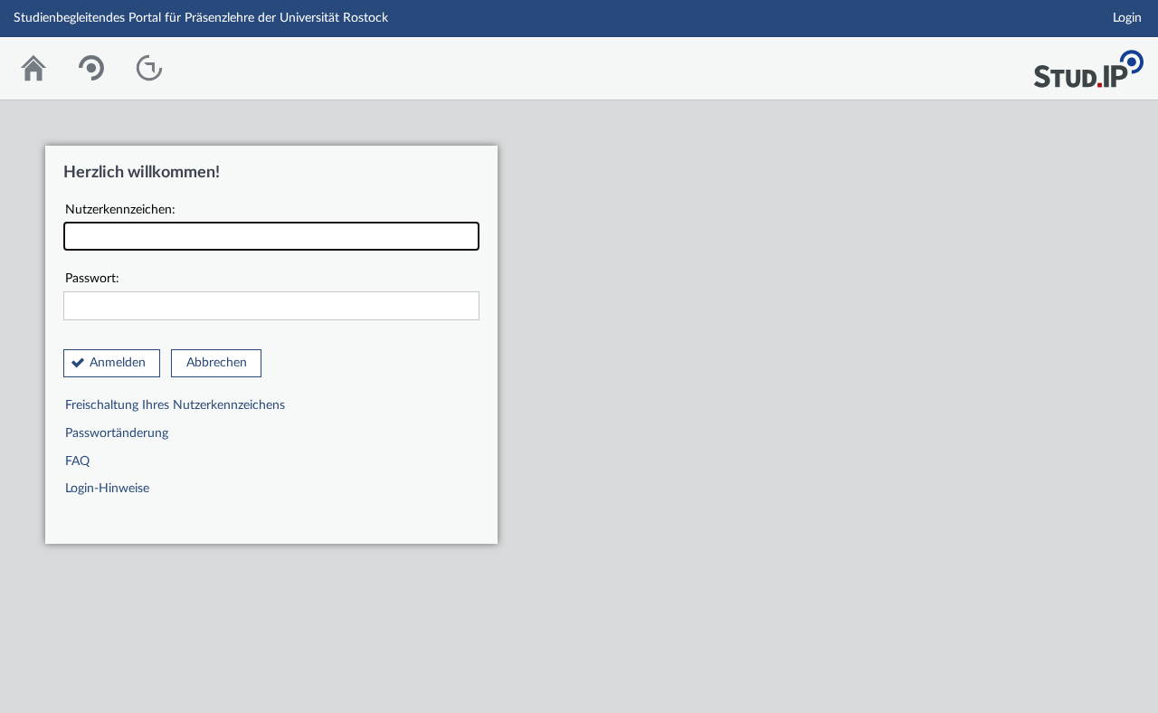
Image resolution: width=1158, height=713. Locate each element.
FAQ (77, 461)
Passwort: (92, 278)
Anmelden (118, 362)
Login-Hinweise (107, 488)
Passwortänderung (116, 433)
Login (1127, 18)
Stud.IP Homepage (1088, 63)
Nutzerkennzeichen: (120, 210)
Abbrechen (216, 362)
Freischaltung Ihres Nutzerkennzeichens (175, 405)
